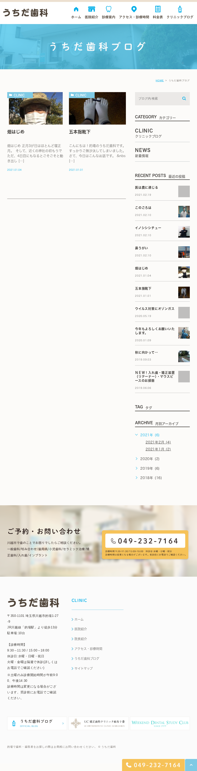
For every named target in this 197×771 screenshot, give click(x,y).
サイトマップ (83, 668)
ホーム (79, 619)
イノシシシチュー (148, 227)
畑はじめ (16, 132)
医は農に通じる (148, 187)
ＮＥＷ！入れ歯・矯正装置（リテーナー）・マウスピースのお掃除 (155, 376)
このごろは (143, 207)
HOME (160, 80)
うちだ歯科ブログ (86, 658)
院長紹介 (80, 638)
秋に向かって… (146, 352)
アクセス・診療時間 (88, 648)
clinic (19, 95)
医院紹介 (80, 629)
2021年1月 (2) (158, 449)
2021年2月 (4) (158, 442)
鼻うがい (141, 248)
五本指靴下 (80, 132)
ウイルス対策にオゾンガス (155, 308)
